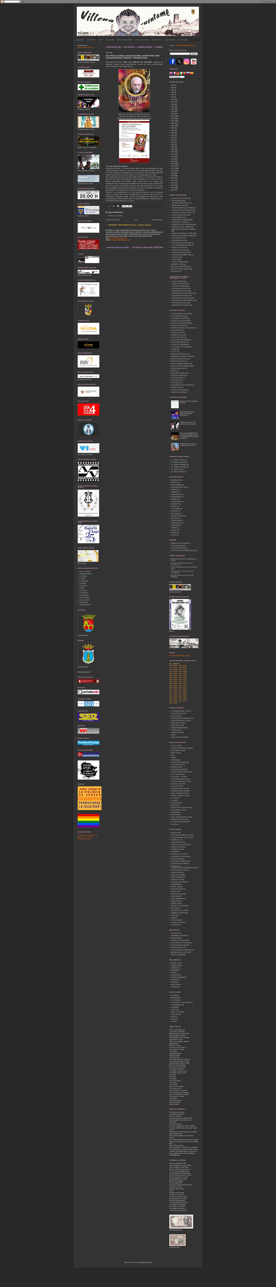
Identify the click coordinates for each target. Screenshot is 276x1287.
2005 (172, 140)
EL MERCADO (84, 581)
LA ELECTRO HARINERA (179, 344)
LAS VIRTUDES (84, 598)
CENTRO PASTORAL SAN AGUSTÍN (183, 328)
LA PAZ (81, 588)
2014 (172, 161)
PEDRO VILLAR (176, 903)
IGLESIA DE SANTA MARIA (180, 340)
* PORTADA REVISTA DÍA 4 (180, 295)
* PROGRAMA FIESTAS (178, 303)
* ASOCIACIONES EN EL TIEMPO (182, 208)
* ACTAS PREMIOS (177, 281)
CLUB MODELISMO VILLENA (180, 779)
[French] (174, 73)
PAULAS (173, 371)
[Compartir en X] (127, 206)
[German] (178, 73)
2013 (172, 159)
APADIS (173, 757)
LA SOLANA (83, 590)
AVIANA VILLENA (176, 767)
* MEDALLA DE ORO (177, 247)
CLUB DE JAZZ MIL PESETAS (181, 844)
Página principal (80, 40)
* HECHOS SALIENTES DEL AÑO (182, 236)
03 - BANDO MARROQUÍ (179, 464)
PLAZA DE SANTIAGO (178, 375)
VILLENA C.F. (175, 824)
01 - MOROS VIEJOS (178, 460)
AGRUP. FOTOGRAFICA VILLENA (182, 748)
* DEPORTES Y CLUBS (178, 222)
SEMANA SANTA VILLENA (179, 819)
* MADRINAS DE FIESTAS (179, 291)
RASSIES (174, 1017)
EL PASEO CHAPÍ (177, 332)
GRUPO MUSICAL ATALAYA (180, 870)
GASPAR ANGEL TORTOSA (180, 863)
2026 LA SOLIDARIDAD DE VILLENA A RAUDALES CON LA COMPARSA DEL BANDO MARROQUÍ (189, 435)
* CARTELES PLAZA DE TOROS (181, 212)
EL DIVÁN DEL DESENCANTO (181, 856)
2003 (172, 135)
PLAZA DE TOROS (177, 378)
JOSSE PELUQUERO (178, 875)
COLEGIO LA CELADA (178, 784)
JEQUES (174, 506)
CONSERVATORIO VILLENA (180, 791)
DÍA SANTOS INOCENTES (179, 266)
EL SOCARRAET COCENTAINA (181, 943)
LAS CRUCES (83, 593)
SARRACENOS (176, 520)
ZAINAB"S (174, 530)
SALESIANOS (175, 382)
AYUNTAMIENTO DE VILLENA (181, 711)
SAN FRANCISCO (85, 605)
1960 (172, 118)
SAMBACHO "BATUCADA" (179, 913)
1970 (172, 121)
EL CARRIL (83, 576)
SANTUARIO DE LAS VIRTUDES (181, 385)
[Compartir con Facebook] (129, 206)
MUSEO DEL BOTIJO (178, 361)
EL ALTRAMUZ (175, 1000)
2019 (172, 173)
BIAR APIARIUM (176, 938)
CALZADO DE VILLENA (178, 713)
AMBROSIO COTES (177, 264)
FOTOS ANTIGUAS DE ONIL (180, 945)
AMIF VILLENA (176, 753)
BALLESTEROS (176, 984)
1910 (172, 106)
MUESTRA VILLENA (177, 725)
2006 (172, 142)
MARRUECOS (175, 968)
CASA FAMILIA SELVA (178, 316)
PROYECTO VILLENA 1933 (179, 906)
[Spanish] (191, 73)
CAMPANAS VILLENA (178, 842)
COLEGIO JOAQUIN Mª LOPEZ (181, 781)
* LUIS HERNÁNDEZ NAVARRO (181, 245)
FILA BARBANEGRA (177, 1005)
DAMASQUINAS (176, 494)
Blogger (149, 1262)
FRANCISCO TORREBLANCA (180, 861)
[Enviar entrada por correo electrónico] (118, 206)
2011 (172, 154)
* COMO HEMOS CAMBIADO (180, 220)
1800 (172, 102)
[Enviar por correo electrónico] (123, 206)
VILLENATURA (175, 925)
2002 (172, 133)
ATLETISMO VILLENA (178, 765)
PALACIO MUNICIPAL (178, 368)
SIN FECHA (175, 271)
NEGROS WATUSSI (177, 516)
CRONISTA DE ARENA (178, 847)
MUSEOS (100, 40)
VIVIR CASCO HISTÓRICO (179, 737)
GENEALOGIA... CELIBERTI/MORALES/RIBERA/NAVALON (184, 867)
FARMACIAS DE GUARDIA (179, 543)
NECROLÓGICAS (176, 546)
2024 (172, 185)
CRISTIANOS (175, 987)
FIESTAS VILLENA (156, 40)
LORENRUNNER (176, 884)
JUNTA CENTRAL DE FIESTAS (181, 720)
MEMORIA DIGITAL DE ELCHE (181, 952)
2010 (172, 152)
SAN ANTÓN (83, 602)
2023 (172, 183)
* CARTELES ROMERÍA (178, 286)
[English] (171, 73)
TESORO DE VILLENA (178, 390)
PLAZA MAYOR (176, 380)
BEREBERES (175, 970)
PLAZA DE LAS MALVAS (179, 373)
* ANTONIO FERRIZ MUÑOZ (180, 203)
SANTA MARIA (175, 815)
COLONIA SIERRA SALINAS (180, 788)
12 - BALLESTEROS (177, 472)
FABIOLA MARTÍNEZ (177, 859)
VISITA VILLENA (110, 40)
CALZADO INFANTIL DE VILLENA (182, 837)
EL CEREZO (175, 798)
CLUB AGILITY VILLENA (179, 777)
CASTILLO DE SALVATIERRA (180, 323)
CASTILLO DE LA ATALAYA (142, 40)
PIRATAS (174, 972)
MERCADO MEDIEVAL (178, 889)
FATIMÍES (174, 499)
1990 (172, 125)
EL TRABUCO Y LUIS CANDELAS (182, 1002)
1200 (172, 87)
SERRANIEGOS (176, 523)
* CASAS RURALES (177, 217)
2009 (172, 149)
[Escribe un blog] (125, 206)
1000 (172, 85)
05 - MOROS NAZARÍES (179, 467)
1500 (172, 94)
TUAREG (174, 528)
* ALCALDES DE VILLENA (179, 198)
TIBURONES (175, 525)
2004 (172, 137)
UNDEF (173, 735)
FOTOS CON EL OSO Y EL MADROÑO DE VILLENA (188, 444)
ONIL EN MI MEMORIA (178, 955)
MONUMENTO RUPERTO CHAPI (181, 356)
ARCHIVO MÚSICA (183, 40)
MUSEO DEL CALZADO (178, 894)
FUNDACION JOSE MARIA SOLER (182, 718)
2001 (172, 130)
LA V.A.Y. (174, 351)
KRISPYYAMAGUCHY (178, 877)
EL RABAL (82, 583)
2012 (172, 156)
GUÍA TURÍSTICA (91, 40)
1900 (172, 104)
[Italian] (181, 73)
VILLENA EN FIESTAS (178, 922)
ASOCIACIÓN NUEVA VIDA (180, 762)
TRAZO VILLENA (176, 920)
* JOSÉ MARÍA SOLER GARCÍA (181, 243)
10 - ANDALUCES (176, 469)
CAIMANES (174, 490)
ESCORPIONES (176, 497)
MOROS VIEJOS (176, 963)
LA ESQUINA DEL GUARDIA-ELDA (182, 950)
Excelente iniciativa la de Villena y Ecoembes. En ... (181, 564)
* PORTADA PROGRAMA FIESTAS (182, 293)
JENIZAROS (175, 504)
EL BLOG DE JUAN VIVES (179, 854)
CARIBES (174, 492)
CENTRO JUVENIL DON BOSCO (181, 772)
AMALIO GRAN (176, 833)
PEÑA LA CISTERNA (177, 1012)
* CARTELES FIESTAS (178, 284)
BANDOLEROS (176, 480)
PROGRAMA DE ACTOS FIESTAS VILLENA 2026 (187, 423)
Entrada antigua (157, 220)
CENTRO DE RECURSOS (179, 769)
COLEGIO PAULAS (177, 786)
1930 (172, 111)
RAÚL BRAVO (175, 908)
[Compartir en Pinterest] (131, 206)
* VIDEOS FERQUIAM (178, 262)
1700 (172, 99)
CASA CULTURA (176, 716)
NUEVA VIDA (175, 805)
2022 (113, 206)
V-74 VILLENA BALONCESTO (180, 822)
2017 (172, 168)
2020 (172, 175)
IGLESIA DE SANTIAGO (179, 342)
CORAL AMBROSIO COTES (180, 793)
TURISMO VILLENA (177, 732)
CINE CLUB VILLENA (178, 774)
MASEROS (174, 982)
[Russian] (188, 73)
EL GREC (82, 578)
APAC (173, 755)
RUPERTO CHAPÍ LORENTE (124, 40)
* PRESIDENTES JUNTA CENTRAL (182, 300)
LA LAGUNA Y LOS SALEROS (180, 347)
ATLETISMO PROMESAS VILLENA (182, 835)
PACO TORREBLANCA (178, 898)
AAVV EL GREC (176, 745)
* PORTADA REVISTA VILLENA (181, 298)
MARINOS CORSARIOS (178, 977)
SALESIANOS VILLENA (178, 810)
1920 (172, 109)
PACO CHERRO (176, 896)
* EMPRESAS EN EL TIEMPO (180, 227)
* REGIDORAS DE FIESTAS (180, 305)
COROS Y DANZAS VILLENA (180, 795)
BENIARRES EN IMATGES (179, 935)
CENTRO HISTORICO (178, 325)
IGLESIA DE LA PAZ (177, 337)
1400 (172, 92)
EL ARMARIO (175, 852)
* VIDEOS (174, 259)
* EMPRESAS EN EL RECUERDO (182, 224)
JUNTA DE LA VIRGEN (178, 723)
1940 (172, 114)
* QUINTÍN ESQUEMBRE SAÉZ (181, 255)
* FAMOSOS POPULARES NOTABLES (183, 229)
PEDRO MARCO (176, 901)
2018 (172, 171)
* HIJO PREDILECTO (178, 240)
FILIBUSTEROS (176, 501)
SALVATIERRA (175, 812)
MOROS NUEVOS (177, 965)
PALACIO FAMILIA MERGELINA (181, 366)
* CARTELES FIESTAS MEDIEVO (182, 210)
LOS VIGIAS (175, 1009)
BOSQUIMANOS (176, 485)
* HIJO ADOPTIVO (177, 238)
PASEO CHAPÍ (84, 600)
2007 (172, 144)
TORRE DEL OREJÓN (178, 392)
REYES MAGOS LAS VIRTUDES (181, 807)
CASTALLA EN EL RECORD (180, 940)
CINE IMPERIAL (176, 330)
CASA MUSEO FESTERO (179, 318)
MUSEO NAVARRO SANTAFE (180, 363)
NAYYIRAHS (175, 513)
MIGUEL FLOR (175, 891)
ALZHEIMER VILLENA (178, 750)
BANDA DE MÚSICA (85, 574)
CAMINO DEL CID (177, 840)
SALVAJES (174, 518)
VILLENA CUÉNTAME (169, 40)
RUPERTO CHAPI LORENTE (180, 269)
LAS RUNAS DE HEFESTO (179, 882)
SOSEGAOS (175, 915)
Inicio (136, 220)
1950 (172, 116)
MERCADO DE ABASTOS (179, 354)
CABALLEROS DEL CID (178, 487)
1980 (172, 123)
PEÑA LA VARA (176, 1014)
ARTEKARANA (176, 760)
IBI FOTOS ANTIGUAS (178, 947)
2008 (172, 147)
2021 (172, 178)
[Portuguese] (185, 73)
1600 (172, 97)
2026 (172, 190)
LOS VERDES (175, 508)
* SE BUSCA (175, 257)
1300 (172, 90)
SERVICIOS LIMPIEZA (178, 548)
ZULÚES (173, 535)
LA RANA (174, 349)
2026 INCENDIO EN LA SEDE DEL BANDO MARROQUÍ (187, 413)
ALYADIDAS (175, 995)
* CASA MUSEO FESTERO (179, 288)
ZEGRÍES (174, 532)
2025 (172, 187)
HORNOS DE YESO (177, 335)
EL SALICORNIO (176, 803)
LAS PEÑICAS (84, 595)
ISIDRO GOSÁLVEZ (177, 872)
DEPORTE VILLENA (177, 849)
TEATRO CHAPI (176, 387)
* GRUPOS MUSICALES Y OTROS (182, 233)
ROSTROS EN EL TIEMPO (179, 910)
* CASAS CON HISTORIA (179, 215)
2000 (172, 128)
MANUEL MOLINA (177, 887)
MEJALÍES (174, 511)
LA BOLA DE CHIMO (177, 879)
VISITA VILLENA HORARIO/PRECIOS (183, 550)
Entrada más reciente (113, 220)
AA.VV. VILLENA (84, 571)
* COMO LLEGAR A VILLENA (180, 313)
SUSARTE (174, 918)
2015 (172, 164)
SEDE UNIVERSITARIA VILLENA (181, 817)
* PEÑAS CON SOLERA (178, 250)
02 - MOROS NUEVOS (178, 462)
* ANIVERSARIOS (177, 201)
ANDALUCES (175, 980)
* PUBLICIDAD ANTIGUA (179, 252)
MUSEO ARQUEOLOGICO (179, 359)
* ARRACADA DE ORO (178, 205)
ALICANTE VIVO (176, 933)
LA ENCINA (83, 586)
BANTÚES (174, 482)
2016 (172, 166)
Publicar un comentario (115, 215)
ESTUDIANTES (176, 975)
